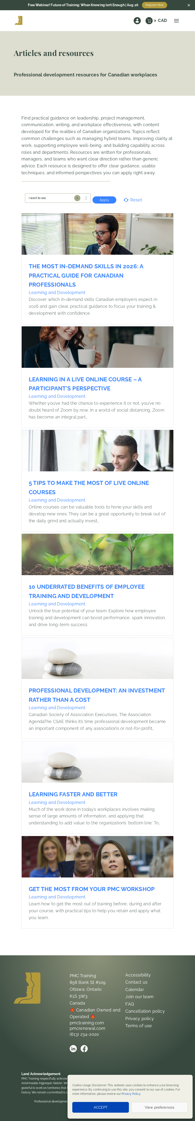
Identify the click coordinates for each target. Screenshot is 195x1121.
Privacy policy (139, 1018)
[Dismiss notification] (189, 5)
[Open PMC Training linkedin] (73, 1048)
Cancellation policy (145, 1011)
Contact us (136, 982)
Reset (136, 199)
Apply (104, 200)
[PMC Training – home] (18, 20)
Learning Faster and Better (73, 794)
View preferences (159, 1107)
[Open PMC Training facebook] (84, 1048)
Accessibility (138, 974)
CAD (162, 20)
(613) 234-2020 (84, 1034)
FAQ (129, 1003)
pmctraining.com (87, 1022)
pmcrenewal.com (88, 1028)
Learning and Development (57, 292)
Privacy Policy (131, 1094)
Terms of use (138, 1025)
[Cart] (149, 20)
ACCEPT (100, 1107)
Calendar (134, 989)
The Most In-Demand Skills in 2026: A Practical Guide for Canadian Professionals (86, 275)
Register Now (155, 5)
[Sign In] (137, 20)
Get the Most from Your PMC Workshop (92, 889)
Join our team (139, 996)
